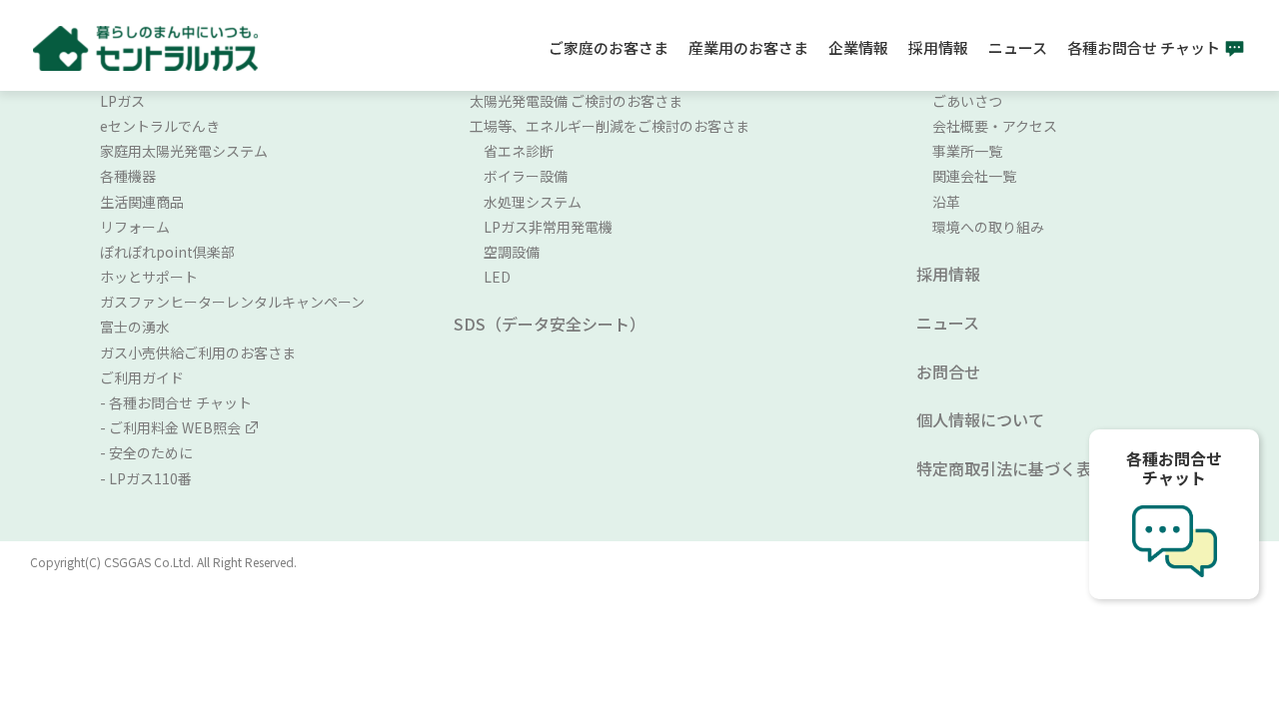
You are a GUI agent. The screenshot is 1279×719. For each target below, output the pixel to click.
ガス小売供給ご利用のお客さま (198, 352)
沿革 (946, 202)
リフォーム (135, 227)
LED (490, 277)
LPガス (122, 101)
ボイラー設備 (519, 176)
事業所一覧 (967, 151)
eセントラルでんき (160, 126)
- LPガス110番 (146, 478)
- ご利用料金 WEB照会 (170, 427)
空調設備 (505, 252)
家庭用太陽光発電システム (184, 151)
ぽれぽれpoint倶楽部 (167, 252)
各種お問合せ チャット (1143, 47)
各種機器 (128, 176)
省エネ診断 (512, 151)
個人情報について (980, 419)
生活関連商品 (142, 202)
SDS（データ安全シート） (549, 324)
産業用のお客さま (748, 47)
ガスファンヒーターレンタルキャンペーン (232, 302)
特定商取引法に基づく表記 (1012, 468)
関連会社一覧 (974, 176)
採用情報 (938, 47)
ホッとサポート (149, 277)
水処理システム (526, 202)
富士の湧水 (135, 327)
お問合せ (948, 371)
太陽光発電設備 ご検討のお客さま (576, 101)
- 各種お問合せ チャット (176, 402)
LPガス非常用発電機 (541, 227)
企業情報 (858, 47)
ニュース (1017, 47)
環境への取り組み (988, 227)
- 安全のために (146, 452)
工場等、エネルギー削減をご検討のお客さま (609, 126)
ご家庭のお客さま (608, 47)
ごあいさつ (967, 101)
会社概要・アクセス (994, 126)
